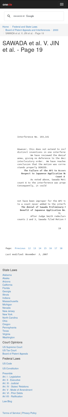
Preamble (7, 373)
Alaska (5, 278)
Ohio (4, 320)
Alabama (7, 274)
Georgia (6, 291)
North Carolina (10, 317)
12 (29, 248)
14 (40, 248)
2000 (55, 30)
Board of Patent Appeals (15, 353)
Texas (5, 330)
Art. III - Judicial (10, 383)
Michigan (7, 304)
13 (34, 248)
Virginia (6, 334)
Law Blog (7, 401)
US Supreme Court (12, 347)
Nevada (6, 307)
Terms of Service (11, 413)
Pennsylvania (9, 327)
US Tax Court (9, 350)
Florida (6, 288)
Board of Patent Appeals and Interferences (27, 30)
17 (55, 248)
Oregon (6, 324)
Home (5, 26)
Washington (8, 337)
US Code (7, 363)
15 (45, 248)
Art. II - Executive (11, 379)
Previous (20, 248)
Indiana (6, 297)
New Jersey (8, 311)
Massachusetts (10, 301)
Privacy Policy (29, 413)
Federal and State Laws (24, 26)
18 (61, 248)
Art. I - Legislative (11, 376)
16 (50, 248)
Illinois (5, 294)
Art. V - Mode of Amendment (17, 389)
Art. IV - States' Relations (15, 386)
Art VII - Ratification (12, 396)
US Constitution (10, 368)
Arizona (6, 281)
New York (7, 314)
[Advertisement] (34, 88)
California (7, 284)
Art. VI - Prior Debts (12, 393)
